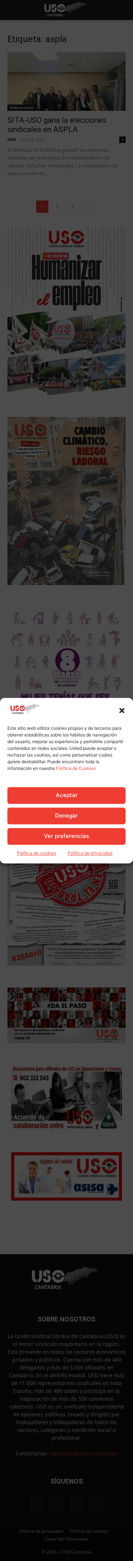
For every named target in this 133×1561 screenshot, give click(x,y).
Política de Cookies (76, 768)
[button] (122, 710)
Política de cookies (36, 853)
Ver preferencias (66, 836)
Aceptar (67, 795)
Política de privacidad (90, 853)
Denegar (66, 815)
